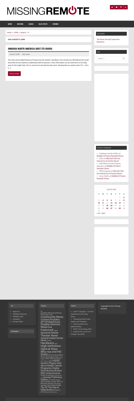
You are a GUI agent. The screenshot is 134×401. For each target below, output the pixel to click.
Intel (50, 361)
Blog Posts (43, 24)
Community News (52, 316)
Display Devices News (50, 325)
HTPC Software (45, 361)
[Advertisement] (111, 107)
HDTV (55, 343)
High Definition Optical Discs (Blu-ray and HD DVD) (51, 350)
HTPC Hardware (55, 359)
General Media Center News (52, 339)
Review (50, 383)
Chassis (51, 314)
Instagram (16, 319)
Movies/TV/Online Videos (51, 378)
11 (103, 203)
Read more (14, 74)
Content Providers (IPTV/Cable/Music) (50, 320)
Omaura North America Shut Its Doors (30, 48)
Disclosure (100, 42)
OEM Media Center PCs (50, 381)
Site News (57, 383)
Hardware (47, 343)
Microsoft (56, 375)
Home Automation (55, 355)
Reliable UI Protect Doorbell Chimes (110, 156)
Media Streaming (47, 375)
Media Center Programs (51, 366)
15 (120, 203)
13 (111, 203)
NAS (49, 380)
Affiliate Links (18, 316)
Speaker (44, 385)
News (10, 24)
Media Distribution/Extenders (51, 370)
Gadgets (56, 330)
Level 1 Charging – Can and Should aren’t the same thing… (82, 313)
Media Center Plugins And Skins (51, 363)
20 (111, 205)
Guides (31, 24)
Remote (44, 383)
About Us (16, 311)
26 (107, 208)
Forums (55, 24)
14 (116, 203)
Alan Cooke (26, 54)
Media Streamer (53, 373)
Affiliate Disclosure (20, 314)
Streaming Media (54, 385)
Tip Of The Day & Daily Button (50, 388)
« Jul (98, 213)
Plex (62, 382)
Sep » (103, 213)
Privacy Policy (18, 321)
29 (120, 208)
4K (41, 311)
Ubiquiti (57, 390)
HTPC (47, 359)
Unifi (42, 392)
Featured (47, 330)
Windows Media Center (50, 392)
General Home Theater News (49, 334)
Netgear (58, 380)
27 (111, 208)
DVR (50, 327)
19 (107, 205)
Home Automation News (50, 357)
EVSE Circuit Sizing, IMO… (83, 329)
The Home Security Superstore (108, 39)
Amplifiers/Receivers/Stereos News (51, 314)
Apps (46, 314)
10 (99, 203)
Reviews (20, 24)
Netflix (53, 380)
